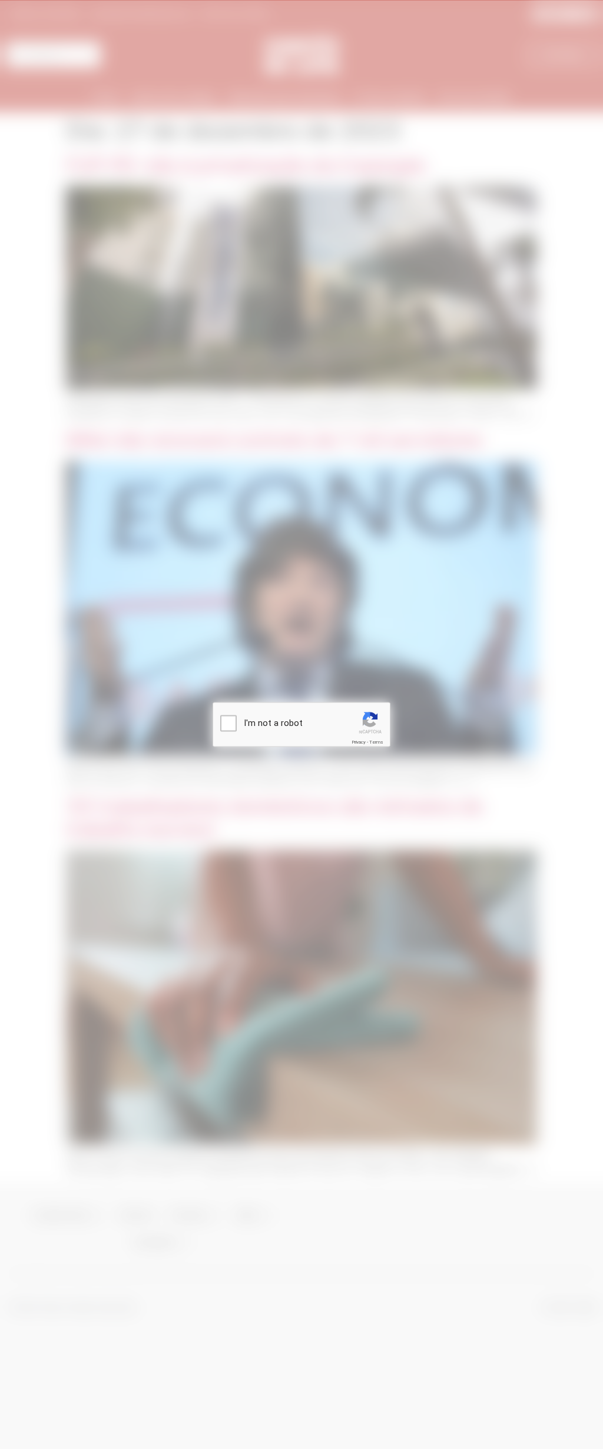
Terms (376, 742)
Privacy (359, 742)
